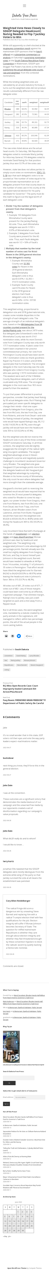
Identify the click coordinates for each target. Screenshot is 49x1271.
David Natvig (21, 656)
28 (14, 1230)
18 (32, 1221)
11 (32, 1216)
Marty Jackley (15, 660)
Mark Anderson (8, 1001)
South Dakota (22, 649)
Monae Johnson (29, 660)
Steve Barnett (22, 665)
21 (14, 1226)
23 (23, 1226)
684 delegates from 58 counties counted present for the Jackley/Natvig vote (22, 327)
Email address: (8, 1097)
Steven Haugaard (37, 665)
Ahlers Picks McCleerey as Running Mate (17, 1156)
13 (10, 1221)
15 (18, 1221)
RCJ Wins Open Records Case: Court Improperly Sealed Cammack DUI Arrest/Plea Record (20, 688)
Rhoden (8, 109)
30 (23, 1230)
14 (14, 1221)
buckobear (8, 758)
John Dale (7, 785)
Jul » (9, 1236)
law (6, 660)
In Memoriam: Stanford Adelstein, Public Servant (25, 1007)
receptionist (21, 534)
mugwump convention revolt (16, 48)
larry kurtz (8, 861)
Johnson (8, 136)
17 (27, 1221)
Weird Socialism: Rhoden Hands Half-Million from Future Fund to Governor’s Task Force (24, 996)
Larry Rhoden (34, 656)
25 (32, 1226)
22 (18, 1226)
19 (5, 1226)
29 (18, 1230)
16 (23, 1221)
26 (5, 1230)
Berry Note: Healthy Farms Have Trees (16, 1171)
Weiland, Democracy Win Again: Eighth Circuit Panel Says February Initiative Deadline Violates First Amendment (23, 1164)
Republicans (9, 665)
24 (27, 1226)
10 (27, 1216)
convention (8, 656)
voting (7, 670)
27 (10, 1230)
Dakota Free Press (24, 15)
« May (5, 1236)
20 (10, 1226)
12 (5, 1221)
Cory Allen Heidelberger (18, 900)
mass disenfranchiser (23, 537)
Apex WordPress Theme (16, 1268)
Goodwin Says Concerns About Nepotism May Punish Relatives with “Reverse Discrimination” (22, 1186)
